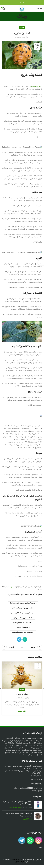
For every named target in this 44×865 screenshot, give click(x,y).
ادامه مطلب (22, 711)
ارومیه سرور (20, 861)
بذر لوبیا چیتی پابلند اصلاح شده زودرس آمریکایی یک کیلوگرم (19, 814)
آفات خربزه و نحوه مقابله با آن (22, 608)
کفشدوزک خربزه (36, 86)
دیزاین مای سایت (16, 859)
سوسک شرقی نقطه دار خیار (22, 617)
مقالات (22, 27)
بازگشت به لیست (22, 647)
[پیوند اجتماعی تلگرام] (20, 2)
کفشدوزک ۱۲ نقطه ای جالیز (22, 622)
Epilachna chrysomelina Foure (22, 603)
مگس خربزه (22, 694)
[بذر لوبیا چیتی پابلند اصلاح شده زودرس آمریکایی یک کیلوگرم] (38, 816)
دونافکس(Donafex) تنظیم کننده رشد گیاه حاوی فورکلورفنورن (17, 803)
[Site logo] (22, 8)
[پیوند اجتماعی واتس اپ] (23, 2)
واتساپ (9, 586)
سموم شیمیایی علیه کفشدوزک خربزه (22, 613)
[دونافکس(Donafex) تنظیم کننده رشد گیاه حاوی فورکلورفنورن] (38, 805)
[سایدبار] (41, 262)
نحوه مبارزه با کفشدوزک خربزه (22, 632)
